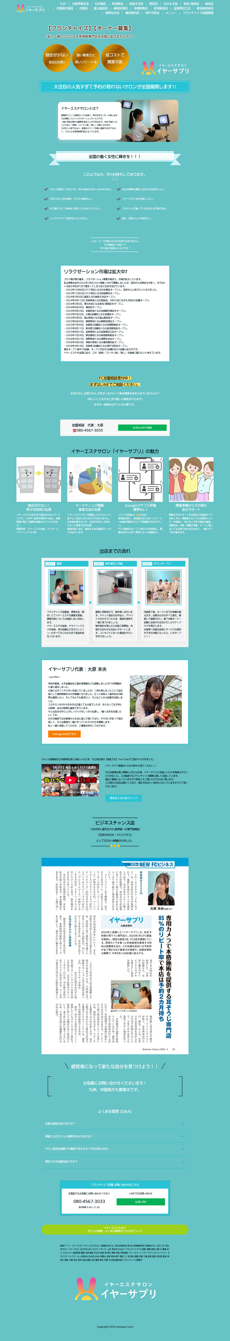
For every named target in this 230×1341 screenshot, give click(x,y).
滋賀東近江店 (182, 8)
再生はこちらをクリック (123, 798)
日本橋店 (100, 3)
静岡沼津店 (121, 8)
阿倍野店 (117, 3)
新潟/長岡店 (191, 3)
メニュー (171, 12)
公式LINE (141, 1202)
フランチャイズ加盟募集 (198, 12)
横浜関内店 (132, 12)
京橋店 (83, 8)
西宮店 (153, 3)
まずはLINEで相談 (142, 428)
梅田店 (209, 3)
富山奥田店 (101, 8)
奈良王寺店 (136, 3)
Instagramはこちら (64, 734)
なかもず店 (171, 3)
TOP (63, 3)
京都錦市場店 (64, 8)
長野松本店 (112, 12)
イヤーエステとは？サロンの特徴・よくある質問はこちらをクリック (115, 1229)
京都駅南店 (141, 8)
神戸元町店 (152, 12)
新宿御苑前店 (205, 8)
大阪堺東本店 (80, 3)
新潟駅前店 (161, 8)
